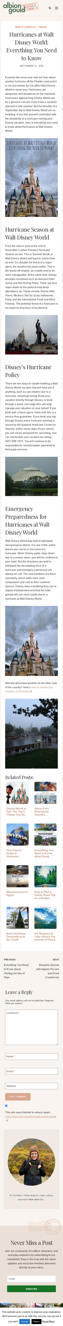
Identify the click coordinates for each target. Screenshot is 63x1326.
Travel (43, 27)
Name (10, 1056)
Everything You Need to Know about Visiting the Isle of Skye (16, 968)
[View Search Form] (50, 8)
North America (25, 27)
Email (10, 1071)
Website (11, 1086)
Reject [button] (36, 1321)
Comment (12, 1012)
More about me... (37, 1199)
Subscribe (31, 1288)
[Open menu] (57, 8)
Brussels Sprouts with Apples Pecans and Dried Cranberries (47, 968)
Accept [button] (24, 1321)
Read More (48, 1321)
